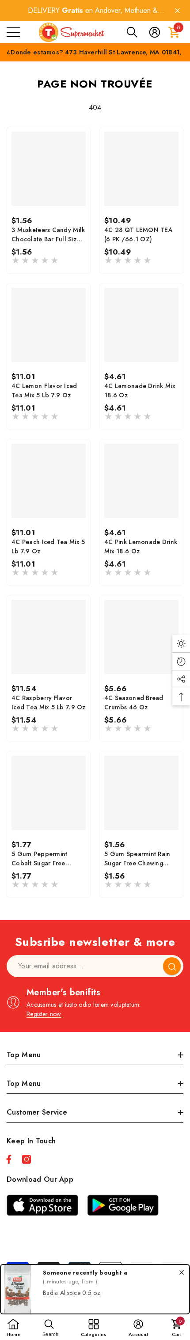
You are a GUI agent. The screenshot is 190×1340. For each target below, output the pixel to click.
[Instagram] (26, 1159)
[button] (132, 32)
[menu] (13, 32)
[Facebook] (8, 1159)
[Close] (177, 11)
